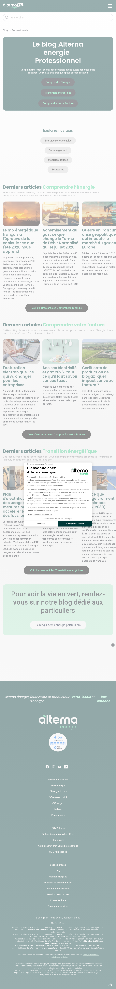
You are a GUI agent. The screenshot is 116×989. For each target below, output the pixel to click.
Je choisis (41, 523)
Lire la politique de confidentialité (39, 515)
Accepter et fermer (75, 523)
